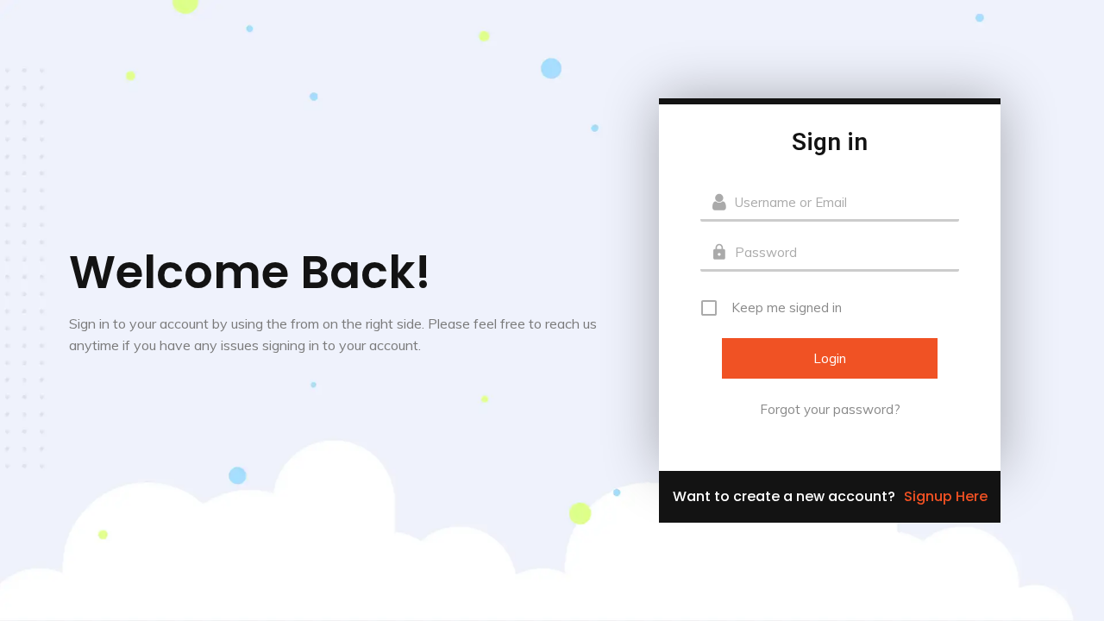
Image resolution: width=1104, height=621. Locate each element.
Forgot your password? (830, 409)
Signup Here (946, 496)
